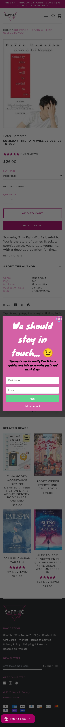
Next (33, 398)
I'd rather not (32, 406)
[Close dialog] (59, 319)
